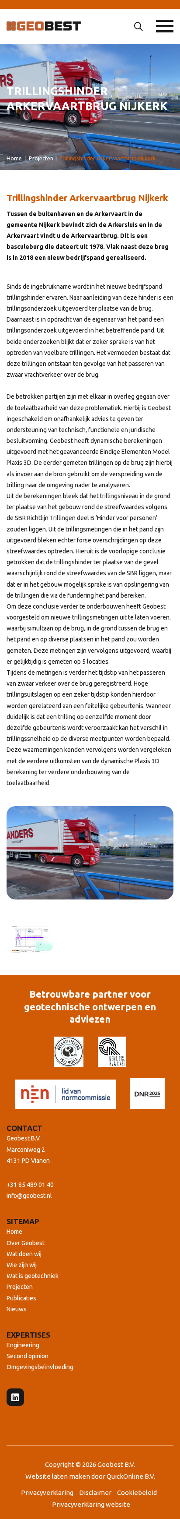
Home (14, 1231)
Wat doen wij (24, 1253)
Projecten (20, 1286)
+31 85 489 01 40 (30, 1184)
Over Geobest (26, 1242)
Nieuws (17, 1309)
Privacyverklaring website (91, 1504)
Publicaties (21, 1298)
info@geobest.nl (29, 1195)
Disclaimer (95, 1492)
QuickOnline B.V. (131, 1476)
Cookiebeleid (137, 1492)
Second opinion (27, 1356)
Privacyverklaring (47, 1492)
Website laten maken (58, 1476)
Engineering (23, 1345)
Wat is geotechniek (33, 1275)
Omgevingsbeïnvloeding (40, 1366)
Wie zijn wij (22, 1264)
